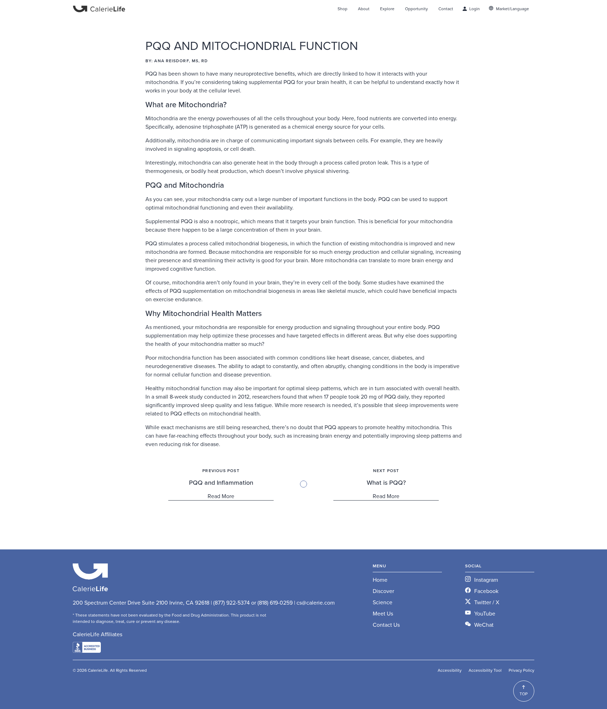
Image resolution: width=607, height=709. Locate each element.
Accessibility (450, 670)
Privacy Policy (521, 670)
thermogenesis (163, 171)
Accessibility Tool (485, 670)
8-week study (186, 396)
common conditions (301, 357)
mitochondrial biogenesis (256, 243)
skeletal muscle (346, 291)
